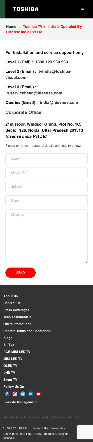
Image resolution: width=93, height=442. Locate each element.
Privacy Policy (57, 428)
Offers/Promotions (17, 323)
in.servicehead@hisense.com (33, 93)
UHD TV (9, 372)
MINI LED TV (12, 358)
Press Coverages (16, 310)
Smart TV (10, 379)
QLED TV (10, 365)
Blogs (7, 337)
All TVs (8, 344)
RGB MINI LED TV (16, 351)
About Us (10, 296)
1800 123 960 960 (51, 62)
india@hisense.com (59, 102)
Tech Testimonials (17, 317)
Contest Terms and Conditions (27, 330)
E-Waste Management (20, 402)
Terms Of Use (41, 428)
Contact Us (12, 303)
